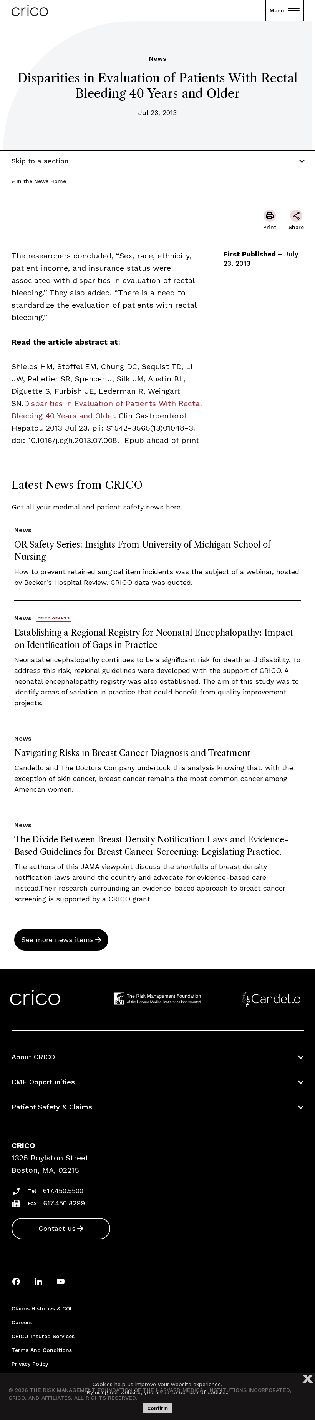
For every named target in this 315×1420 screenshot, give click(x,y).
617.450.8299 (64, 1203)
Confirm (157, 1408)
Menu (277, 10)
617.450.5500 (63, 1191)
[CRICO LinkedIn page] (38, 1281)
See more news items (57, 940)
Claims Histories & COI (41, 1308)
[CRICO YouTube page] (60, 1281)
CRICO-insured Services (43, 1336)
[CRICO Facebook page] (16, 1281)
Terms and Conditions (42, 1350)
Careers (22, 1322)
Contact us (57, 1228)
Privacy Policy (30, 1364)
